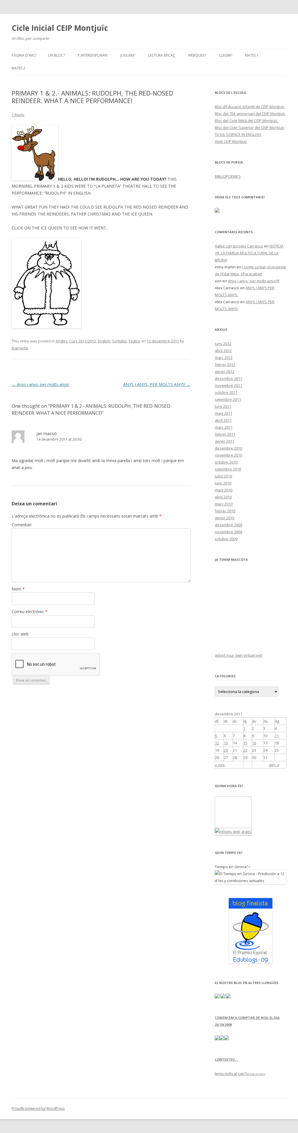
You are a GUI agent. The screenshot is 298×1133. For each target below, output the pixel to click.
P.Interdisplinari (93, 55)
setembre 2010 (228, 469)
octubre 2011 (226, 392)
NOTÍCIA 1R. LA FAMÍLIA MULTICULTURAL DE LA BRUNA (249, 253)
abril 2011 (223, 420)
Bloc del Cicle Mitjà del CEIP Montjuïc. (246, 120)
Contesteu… (226, 1059)
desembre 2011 (228, 378)
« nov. (220, 764)
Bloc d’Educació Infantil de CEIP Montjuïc (249, 106)
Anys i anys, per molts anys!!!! (253, 280)
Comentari (21, 524)
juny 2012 (223, 343)
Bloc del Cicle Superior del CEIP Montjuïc (249, 127)
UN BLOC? (56, 55)
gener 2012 (224, 371)
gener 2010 (224, 517)
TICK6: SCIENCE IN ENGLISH (238, 134)
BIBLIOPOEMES (228, 176)
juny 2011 (223, 406)
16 (254, 743)
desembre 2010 (228, 448)
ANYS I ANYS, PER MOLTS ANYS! (157, 384)
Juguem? (127, 55)
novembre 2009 (228, 531)
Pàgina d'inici (24, 55)
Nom (18, 589)
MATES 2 (18, 68)
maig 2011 (223, 413)
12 (217, 743)
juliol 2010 (223, 476)
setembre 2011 (228, 399)
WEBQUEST (197, 55)
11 (277, 735)
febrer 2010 (225, 510)
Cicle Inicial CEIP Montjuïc (60, 28)
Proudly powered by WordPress (38, 1108)
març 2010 (224, 504)
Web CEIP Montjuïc (231, 141)
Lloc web (20, 634)
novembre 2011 (228, 385)
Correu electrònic (29, 611)
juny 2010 (223, 483)
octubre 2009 (226, 538)
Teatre (134, 341)
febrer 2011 (225, 434)
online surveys (255, 1074)
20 (226, 750)
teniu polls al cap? (230, 1073)
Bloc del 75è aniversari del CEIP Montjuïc (250, 113)
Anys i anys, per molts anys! (40, 384)
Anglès (62, 341)
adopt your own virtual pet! (238, 655)
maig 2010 (223, 490)
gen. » (274, 764)
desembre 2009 (228, 524)
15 (245, 743)
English (104, 341)
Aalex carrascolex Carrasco (239, 246)
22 (245, 750)
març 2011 (224, 427)
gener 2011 (224, 441)
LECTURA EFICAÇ (161, 55)
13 (226, 743)
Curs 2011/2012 (82, 341)
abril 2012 (223, 350)
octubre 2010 (226, 462)
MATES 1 (252, 55)
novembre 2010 (228, 455)
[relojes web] (229, 824)
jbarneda (20, 348)
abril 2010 (223, 497)
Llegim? (225, 55)
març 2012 (224, 357)
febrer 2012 (225, 364)
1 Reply (18, 114)
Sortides (119, 341)
